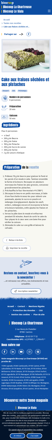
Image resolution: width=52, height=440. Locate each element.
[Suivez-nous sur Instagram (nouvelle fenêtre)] (29, 352)
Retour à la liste (16, 240)
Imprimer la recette (18, 248)
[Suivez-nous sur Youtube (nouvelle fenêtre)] (21, 352)
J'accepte (34, 436)
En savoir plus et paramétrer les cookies (26, 430)
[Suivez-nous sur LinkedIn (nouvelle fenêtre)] (13, 352)
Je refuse (17, 436)
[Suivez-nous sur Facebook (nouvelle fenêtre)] (4, 352)
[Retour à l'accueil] (11, 3)
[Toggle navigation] (49, 11)
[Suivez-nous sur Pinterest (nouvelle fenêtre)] (38, 352)
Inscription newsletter (28, 291)
